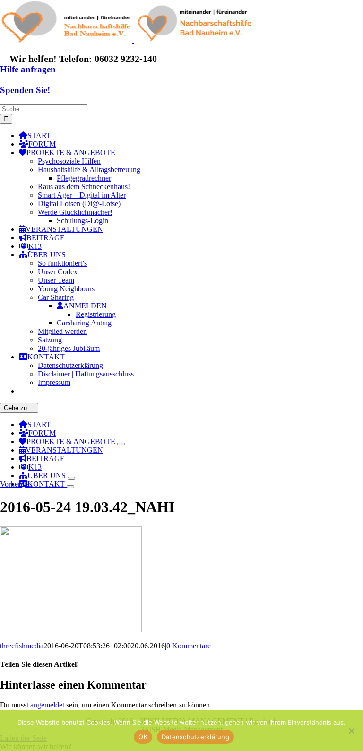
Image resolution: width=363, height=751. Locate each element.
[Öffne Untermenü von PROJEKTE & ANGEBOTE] (121, 444)
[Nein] (351, 730)
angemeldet (47, 705)
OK (142, 737)
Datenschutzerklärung (195, 737)
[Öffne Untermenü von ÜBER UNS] (71, 478)
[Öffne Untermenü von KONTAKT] (70, 486)
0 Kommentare (188, 646)
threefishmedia (21, 646)
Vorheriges (16, 484)
